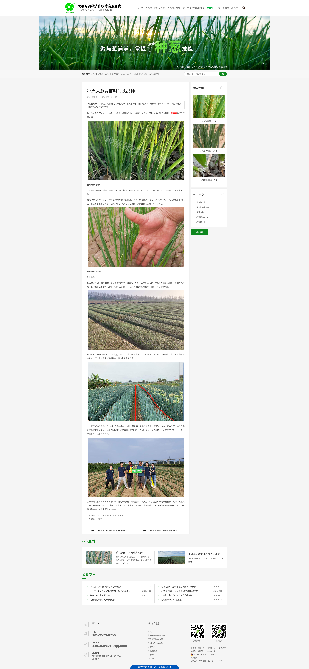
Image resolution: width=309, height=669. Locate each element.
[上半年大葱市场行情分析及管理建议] (171, 557)
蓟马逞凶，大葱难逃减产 (129, 552)
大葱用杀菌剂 (126, 74)
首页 (194, 66)
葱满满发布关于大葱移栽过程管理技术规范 (179, 591)
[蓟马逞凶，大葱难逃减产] (99, 557)
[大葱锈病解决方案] (209, 106)
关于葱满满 (223, 7)
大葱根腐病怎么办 (140, 74)
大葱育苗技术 (154, 74)
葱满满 (120, 515)
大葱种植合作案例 (196, 7)
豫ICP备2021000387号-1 (207, 651)
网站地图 (151, 658)
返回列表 (199, 232)
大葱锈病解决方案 (209, 121)
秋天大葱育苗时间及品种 (217, 66)
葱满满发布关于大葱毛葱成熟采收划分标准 (179, 586)
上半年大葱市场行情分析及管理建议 (205, 554)
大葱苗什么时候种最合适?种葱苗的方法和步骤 (165, 530)
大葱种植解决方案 (112, 74)
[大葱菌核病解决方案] (209, 165)
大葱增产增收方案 (176, 7)
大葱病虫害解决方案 (155, 7)
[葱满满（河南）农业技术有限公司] (69, 12)
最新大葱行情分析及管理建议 (102, 599)
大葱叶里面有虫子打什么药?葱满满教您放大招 (113, 530)
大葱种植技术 (98, 74)
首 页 (140, 7)
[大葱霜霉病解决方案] (209, 136)
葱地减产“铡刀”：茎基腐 (171, 599)
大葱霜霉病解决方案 (209, 150)
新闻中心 (211, 7)
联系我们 (235, 7)
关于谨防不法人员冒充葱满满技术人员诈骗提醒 (110, 591)
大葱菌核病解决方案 (209, 180)
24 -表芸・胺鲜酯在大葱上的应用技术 (106, 586)
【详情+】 (125, 563)
